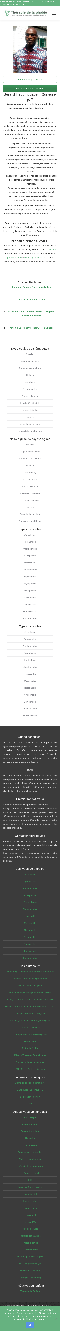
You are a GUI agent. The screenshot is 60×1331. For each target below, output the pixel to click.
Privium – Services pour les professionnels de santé (30, 1006)
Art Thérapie (30, 1117)
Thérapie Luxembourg (30, 1277)
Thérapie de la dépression (30, 1166)
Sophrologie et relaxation (30, 1152)
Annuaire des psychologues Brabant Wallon (30, 992)
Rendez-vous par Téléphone (30, 88)
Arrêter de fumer (30, 1124)
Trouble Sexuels (30, 1229)
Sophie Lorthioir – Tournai (31, 299)
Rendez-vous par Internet (30, 79)
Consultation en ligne (30, 424)
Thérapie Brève (30, 1208)
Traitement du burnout (30, 1159)
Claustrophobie (30, 569)
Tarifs (30, 1103)
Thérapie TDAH (30, 1243)
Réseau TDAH (30, 1201)
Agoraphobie (30, 542)
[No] (56, 1318)
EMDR (30, 1180)
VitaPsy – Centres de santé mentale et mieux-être (30, 999)
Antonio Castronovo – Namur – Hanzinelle (32, 328)
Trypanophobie (30, 618)
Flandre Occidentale (30, 403)
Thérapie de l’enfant (30, 1291)
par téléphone (14, 257)
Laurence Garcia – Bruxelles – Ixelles (31, 287)
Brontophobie (30, 562)
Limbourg (30, 417)
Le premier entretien (30, 1096)
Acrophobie (30, 535)
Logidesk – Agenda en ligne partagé (30, 978)
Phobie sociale (30, 611)
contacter (51, 249)
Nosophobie (30, 590)
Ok (30, 1325)
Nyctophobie (30, 597)
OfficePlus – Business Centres (30, 1069)
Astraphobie (30, 555)
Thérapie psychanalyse (30, 1263)
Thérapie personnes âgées (30, 1256)
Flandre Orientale (30, 410)
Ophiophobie (30, 604)
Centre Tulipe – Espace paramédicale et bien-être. (30, 971)
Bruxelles (30, 354)
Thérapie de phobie (30, 1305)
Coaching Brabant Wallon (30, 1187)
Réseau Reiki (30, 1041)
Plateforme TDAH (30, 1249)
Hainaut (30, 375)
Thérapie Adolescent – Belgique (30, 1013)
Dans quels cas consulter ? (30, 1090)
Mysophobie (30, 583)
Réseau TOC (30, 1222)
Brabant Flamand (30, 396)
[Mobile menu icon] (54, 13)
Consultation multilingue (30, 431)
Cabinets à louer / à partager (30, 1062)
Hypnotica (30, 1138)
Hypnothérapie (30, 1145)
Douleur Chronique (30, 1131)
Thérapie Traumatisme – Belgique (30, 1034)
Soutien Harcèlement (30, 1270)
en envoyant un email (34, 257)
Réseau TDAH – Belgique (30, 985)
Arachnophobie (30, 549)
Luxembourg (30, 382)
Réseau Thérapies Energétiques (30, 1055)
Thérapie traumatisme (30, 1236)
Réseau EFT (30, 1215)
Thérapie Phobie (30, 1048)
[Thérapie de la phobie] (26, 13)
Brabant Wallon (30, 389)
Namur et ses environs (30, 368)
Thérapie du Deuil (30, 1173)
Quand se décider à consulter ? (30, 1083)
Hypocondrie (30, 576)
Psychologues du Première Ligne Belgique (30, 1020)
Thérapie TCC (30, 1194)
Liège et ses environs (30, 361)
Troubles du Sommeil (30, 1027)
